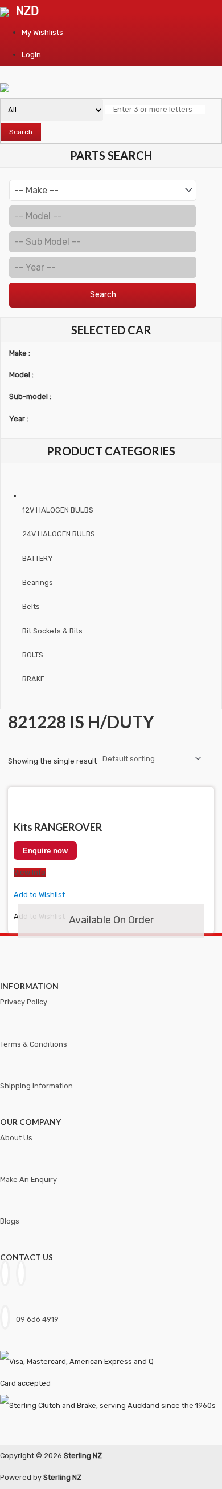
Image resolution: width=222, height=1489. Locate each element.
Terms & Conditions (33, 1044)
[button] (39, 894)
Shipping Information (36, 1086)
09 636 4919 (37, 1319)
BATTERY (37, 558)
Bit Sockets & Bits (52, 631)
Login (31, 54)
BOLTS (32, 655)
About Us (16, 1137)
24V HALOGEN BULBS (58, 534)
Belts (31, 606)
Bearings (37, 582)
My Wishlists (42, 32)
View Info (30, 872)
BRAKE (33, 679)
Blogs (9, 1221)
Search (20, 132)
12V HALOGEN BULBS (57, 510)
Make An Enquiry (28, 1179)
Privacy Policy (23, 1002)
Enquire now (45, 850)
